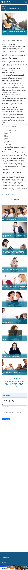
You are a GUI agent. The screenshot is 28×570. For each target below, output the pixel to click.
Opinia (3, 409)
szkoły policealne (5, 557)
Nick (3, 404)
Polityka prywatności (6, 560)
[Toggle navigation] (26, 2)
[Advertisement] (14, 490)
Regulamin (4, 562)
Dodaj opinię (5, 419)
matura (3, 555)
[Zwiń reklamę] (14, 565)
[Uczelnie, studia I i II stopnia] (6, 2)
